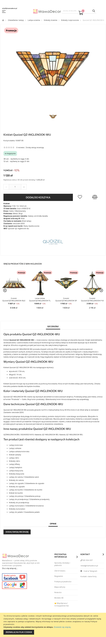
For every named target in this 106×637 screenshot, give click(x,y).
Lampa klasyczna (16, 471)
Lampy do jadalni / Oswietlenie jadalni (24, 512)
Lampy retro (14, 458)
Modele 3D (58, 598)
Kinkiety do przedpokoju (19, 503)
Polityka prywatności (62, 582)
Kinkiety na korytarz (17, 509)
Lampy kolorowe (16, 445)
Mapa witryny (59, 587)
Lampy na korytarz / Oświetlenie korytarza (26, 506)
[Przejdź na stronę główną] (3, 20)
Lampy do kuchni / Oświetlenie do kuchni (25, 490)
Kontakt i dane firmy (88, 576)
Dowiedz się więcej (62, 627)
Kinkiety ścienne (50, 20)
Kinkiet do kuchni (16, 493)
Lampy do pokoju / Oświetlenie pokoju (24, 496)
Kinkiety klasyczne (16, 474)
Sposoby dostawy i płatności (62, 564)
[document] (53, 624)
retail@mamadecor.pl (89, 566)
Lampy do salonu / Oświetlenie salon (24, 477)
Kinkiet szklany (15, 455)
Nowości (58, 592)
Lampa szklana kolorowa (19, 451)
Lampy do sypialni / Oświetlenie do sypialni (26, 483)
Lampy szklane (15, 448)
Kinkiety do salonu (16, 480)
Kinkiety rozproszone (70, 20)
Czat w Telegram (90, 571)
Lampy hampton (15, 467)
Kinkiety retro (14, 461)
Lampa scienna (34, 20)
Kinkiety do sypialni (17, 487)
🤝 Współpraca (60, 603)
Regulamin (58, 576)
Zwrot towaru (59, 571)
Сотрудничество (61, 606)
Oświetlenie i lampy (16, 20)
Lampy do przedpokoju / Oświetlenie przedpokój (29, 499)
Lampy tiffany (14, 464)
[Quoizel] (53, 251)
